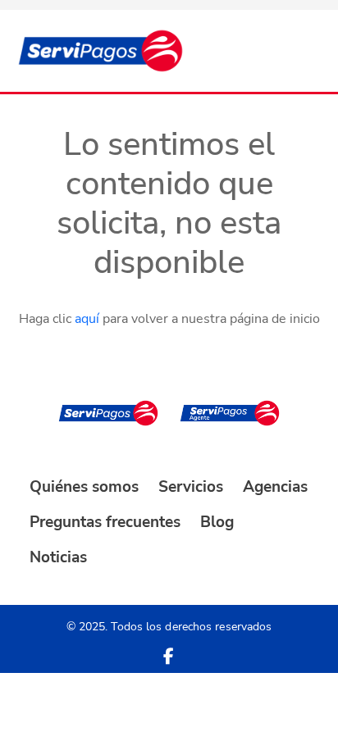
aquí (87, 319)
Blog (217, 522)
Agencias (275, 487)
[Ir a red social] (168, 656)
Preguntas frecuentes (105, 522)
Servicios (190, 487)
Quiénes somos (84, 487)
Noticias (58, 557)
